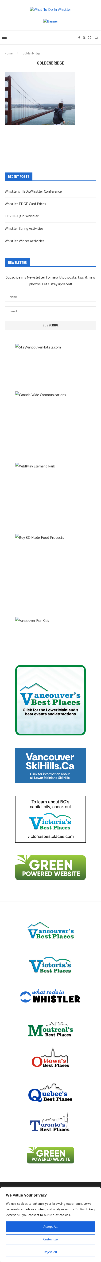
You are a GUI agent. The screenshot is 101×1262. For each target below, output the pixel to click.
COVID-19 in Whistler (22, 216)
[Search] (96, 37)
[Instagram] (89, 37)
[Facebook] (79, 37)
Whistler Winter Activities (24, 240)
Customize (50, 1239)
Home (9, 53)
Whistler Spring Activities (24, 228)
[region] (50, 1224)
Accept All (50, 1226)
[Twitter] (84, 37)
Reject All (50, 1252)
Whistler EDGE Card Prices (25, 203)
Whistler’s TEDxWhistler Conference (33, 191)
